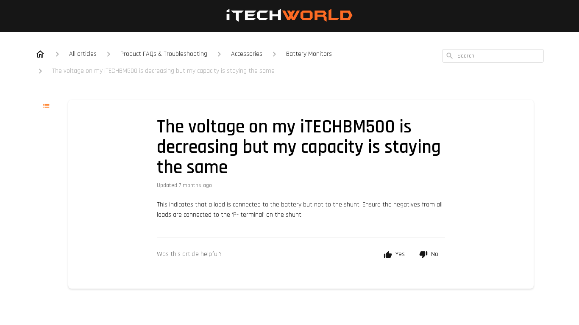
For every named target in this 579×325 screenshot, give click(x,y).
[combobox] (493, 56)
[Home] (40, 54)
